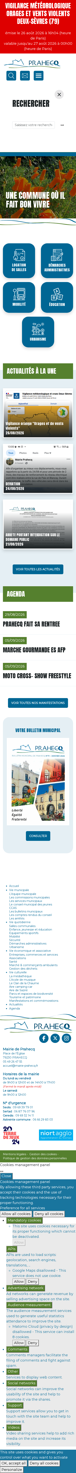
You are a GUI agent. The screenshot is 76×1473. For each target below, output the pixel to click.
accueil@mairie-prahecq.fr (20, 1065)
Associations (17, 958)
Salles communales (22, 926)
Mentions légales (14, 1154)
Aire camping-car (20, 986)
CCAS (13, 908)
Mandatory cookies (24, 1220)
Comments (17, 1349)
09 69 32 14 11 (24, 1115)
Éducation (57, 304)
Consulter (38, 836)
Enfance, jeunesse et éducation (30, 929)
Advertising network (25, 1288)
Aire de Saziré (18, 990)
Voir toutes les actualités (38, 569)
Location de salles (19, 267)
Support (15, 1405)
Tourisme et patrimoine (25, 997)
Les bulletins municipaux (25, 911)
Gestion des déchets (23, 968)
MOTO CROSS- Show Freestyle (37, 675)
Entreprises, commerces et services (33, 954)
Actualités (16, 1004)
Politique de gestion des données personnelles (35, 1158)
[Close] (1, 1171)
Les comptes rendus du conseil (30, 915)
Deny (32, 1281)
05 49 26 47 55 (12, 1061)
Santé (13, 961)
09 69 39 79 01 (23, 1107)
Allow (19, 1242)
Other (13, 1371)
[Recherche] (62, 125)
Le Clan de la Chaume (24, 983)
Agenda (14, 1008)
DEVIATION (13, 483)
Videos (14, 1427)
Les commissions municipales (29, 897)
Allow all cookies (16, 1214)
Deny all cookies (49, 1214)
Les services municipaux (25, 901)
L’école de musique (22, 979)
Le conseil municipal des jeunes (30, 904)
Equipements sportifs (23, 933)
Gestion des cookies (43, 1154)
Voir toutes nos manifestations (38, 703)
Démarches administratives (57, 268)
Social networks (21, 1383)
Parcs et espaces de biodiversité (31, 993)
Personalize (12, 1470)
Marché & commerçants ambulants (33, 965)
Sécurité (14, 940)
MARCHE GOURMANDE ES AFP (34, 650)
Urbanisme (38, 339)
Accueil (14, 886)
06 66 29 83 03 (43, 1119)
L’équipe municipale (22, 894)
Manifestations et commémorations (33, 1000)
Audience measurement (29, 1305)
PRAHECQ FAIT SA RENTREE (31, 624)
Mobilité (19, 304)
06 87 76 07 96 (24, 1111)
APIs (12, 1249)
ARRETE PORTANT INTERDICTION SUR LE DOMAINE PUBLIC (33, 537)
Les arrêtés (16, 918)
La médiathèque (20, 976)
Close (6, 1176)
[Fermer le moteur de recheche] (59, 94)
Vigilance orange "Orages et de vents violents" (35, 426)
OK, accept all (14, 1463)
